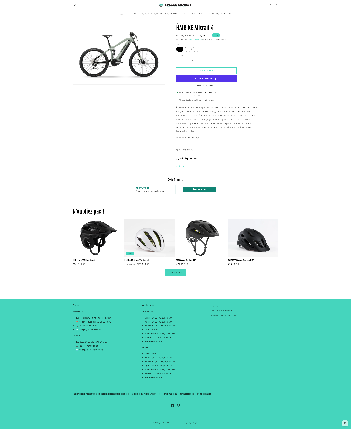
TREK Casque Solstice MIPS (186, 260)
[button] (76, 5)
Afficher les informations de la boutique (196, 100)
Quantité (179, 55)
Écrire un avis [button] (199, 189)
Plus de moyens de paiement (206, 85)
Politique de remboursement (224, 315)
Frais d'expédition (195, 39)
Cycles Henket (163, 423)
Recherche (215, 306)
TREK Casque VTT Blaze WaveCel (84, 260)
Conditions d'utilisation (221, 310)
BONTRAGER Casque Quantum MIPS (241, 260)
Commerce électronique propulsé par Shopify (183, 423)
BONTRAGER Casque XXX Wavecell (136, 260)
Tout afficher (175, 272)
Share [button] (181, 166)
